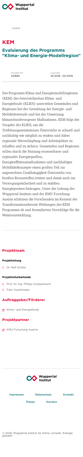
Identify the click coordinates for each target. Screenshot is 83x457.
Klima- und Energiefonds (23, 309)
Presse (30, 401)
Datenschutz (43, 394)
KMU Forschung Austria (22, 329)
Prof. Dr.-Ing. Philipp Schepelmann (29, 284)
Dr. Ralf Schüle (16, 267)
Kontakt (68, 394)
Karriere (51, 401)
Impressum (16, 394)
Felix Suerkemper (18, 289)
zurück (15, 28)
